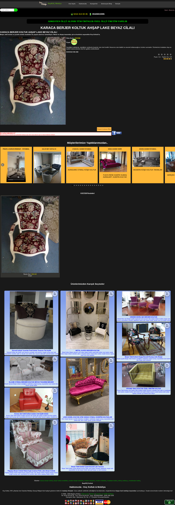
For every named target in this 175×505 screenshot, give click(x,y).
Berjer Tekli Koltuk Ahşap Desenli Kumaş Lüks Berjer (143, 357)
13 (96, 185)
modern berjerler (89, 480)
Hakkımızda (83, 3)
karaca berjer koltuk (46, 480)
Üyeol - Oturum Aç (169, 10)
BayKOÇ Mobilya (54, 3)
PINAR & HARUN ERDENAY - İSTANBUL (16, 149)
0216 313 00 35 (80, 14)
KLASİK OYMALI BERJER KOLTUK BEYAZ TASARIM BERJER (31, 382)
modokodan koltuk (134, 480)
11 (92, 185)
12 (94, 185)
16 (102, 185)
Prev (2, 164)
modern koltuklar (101, 480)
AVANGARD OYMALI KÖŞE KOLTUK (82, 170)
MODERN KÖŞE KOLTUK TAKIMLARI (147, 170)
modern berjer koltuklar (76, 480)
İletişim (117, 3)
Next (172, 164)
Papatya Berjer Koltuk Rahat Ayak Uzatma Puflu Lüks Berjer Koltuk (31, 471)
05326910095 (98, 14)
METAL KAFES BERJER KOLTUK (88, 350)
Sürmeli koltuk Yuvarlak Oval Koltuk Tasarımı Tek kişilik (31, 350)
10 (90, 185)
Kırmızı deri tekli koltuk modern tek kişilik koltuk (31, 414)
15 (100, 185)
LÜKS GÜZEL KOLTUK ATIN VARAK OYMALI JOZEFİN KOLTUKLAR (87, 417)
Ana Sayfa (72, 3)
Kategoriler (94, 3)
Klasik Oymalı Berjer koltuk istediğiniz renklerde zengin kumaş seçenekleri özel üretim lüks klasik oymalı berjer (31, 384)
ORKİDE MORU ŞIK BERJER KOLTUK (143, 317)
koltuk (120, 480)
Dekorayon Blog (106, 3)
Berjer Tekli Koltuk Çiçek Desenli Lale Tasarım (87, 466)
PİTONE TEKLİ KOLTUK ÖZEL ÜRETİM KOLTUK (143, 388)
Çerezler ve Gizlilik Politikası (105, 494)
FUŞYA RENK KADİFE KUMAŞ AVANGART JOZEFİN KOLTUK (115, 176)
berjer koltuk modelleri (61, 480)
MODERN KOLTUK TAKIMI (49, 187)
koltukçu (125, 480)
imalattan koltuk (112, 480)
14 (98, 185)
